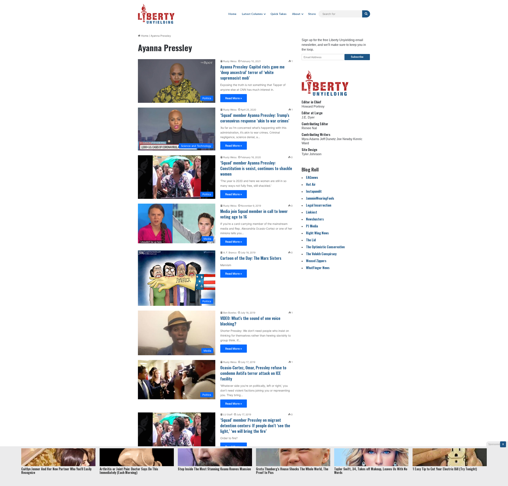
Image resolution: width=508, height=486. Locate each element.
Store (312, 13)
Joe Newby (344, 139)
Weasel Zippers (316, 260)
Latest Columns (252, 13)
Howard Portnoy (313, 106)
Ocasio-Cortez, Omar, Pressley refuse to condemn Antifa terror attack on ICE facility (253, 373)
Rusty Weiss (230, 61)
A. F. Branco (230, 252)
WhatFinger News (318, 267)
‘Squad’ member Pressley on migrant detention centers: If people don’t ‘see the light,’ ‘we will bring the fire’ (255, 425)
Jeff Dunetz (328, 139)
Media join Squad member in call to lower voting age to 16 (254, 214)
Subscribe (357, 56)
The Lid (311, 239)
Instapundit (314, 191)
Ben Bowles (229, 312)
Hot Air (311, 184)
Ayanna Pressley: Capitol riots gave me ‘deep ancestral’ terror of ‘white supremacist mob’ (252, 72)
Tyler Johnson (311, 154)
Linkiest (311, 212)
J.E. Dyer (308, 117)
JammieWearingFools (320, 198)
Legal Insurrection (318, 205)
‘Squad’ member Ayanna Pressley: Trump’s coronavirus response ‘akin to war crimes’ (254, 118)
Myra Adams (310, 139)
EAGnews (312, 177)
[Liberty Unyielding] (156, 14)
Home (232, 13)
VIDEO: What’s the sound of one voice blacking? (250, 321)
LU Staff (227, 414)
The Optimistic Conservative (325, 246)
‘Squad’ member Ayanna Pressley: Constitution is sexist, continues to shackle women (256, 168)
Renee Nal (309, 128)
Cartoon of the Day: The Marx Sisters (250, 258)
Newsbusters (315, 219)
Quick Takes (278, 13)
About (296, 13)
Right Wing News (317, 232)
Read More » (233, 98)
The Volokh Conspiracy (321, 253)
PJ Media (312, 225)
